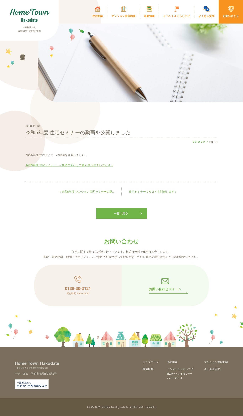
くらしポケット (175, 378)
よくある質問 (212, 369)
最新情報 (148, 369)
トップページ (151, 362)
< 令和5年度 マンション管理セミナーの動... (86, 191)
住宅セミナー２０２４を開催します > (153, 191)
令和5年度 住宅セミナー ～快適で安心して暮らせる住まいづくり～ (69, 165)
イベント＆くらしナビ (180, 369)
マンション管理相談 (216, 362)
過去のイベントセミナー (179, 373)
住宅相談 (172, 362)
